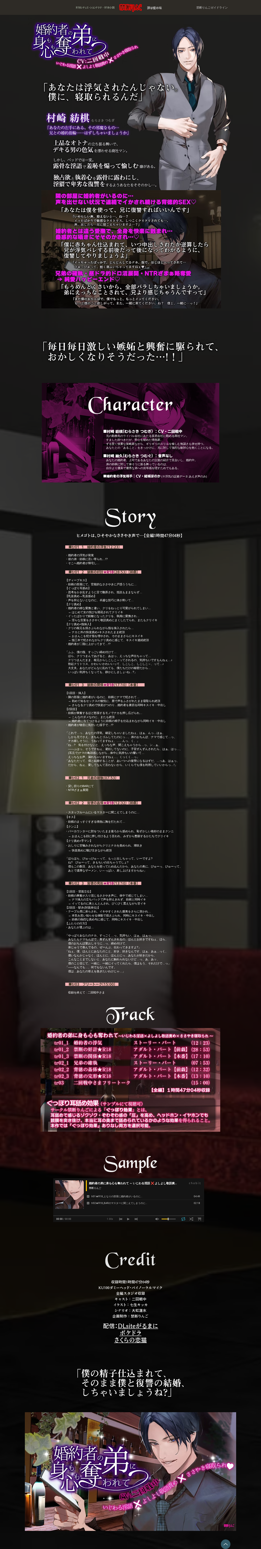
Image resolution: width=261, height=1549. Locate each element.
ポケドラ (131, 1333)
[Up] (225, 1544)
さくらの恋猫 (130, 1340)
